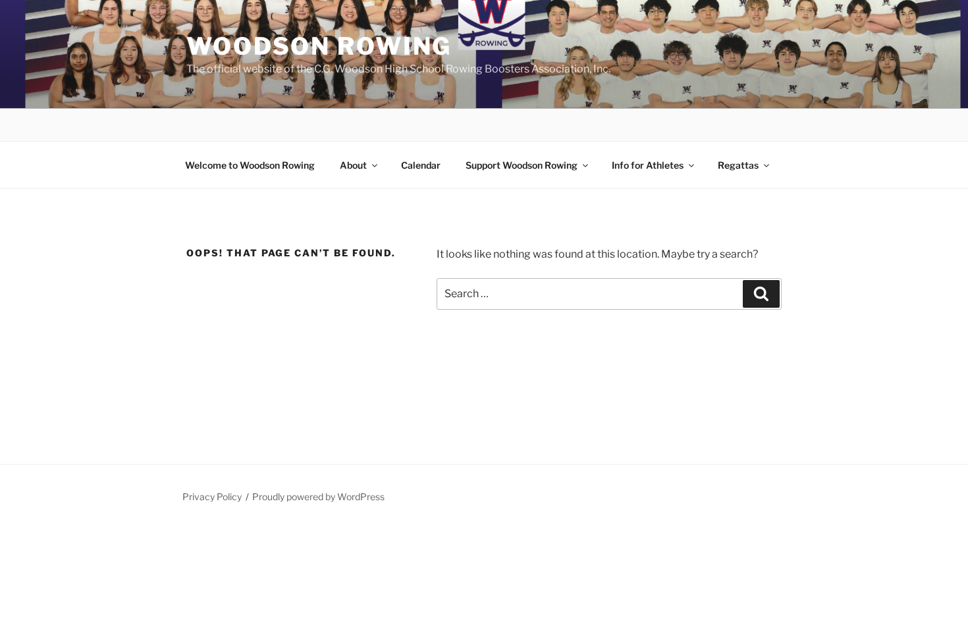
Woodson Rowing (319, 46)
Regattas (738, 165)
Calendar (421, 165)
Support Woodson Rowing (522, 165)
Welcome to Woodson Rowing (250, 165)
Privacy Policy (212, 496)
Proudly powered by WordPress (318, 496)
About (353, 165)
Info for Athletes (648, 165)
